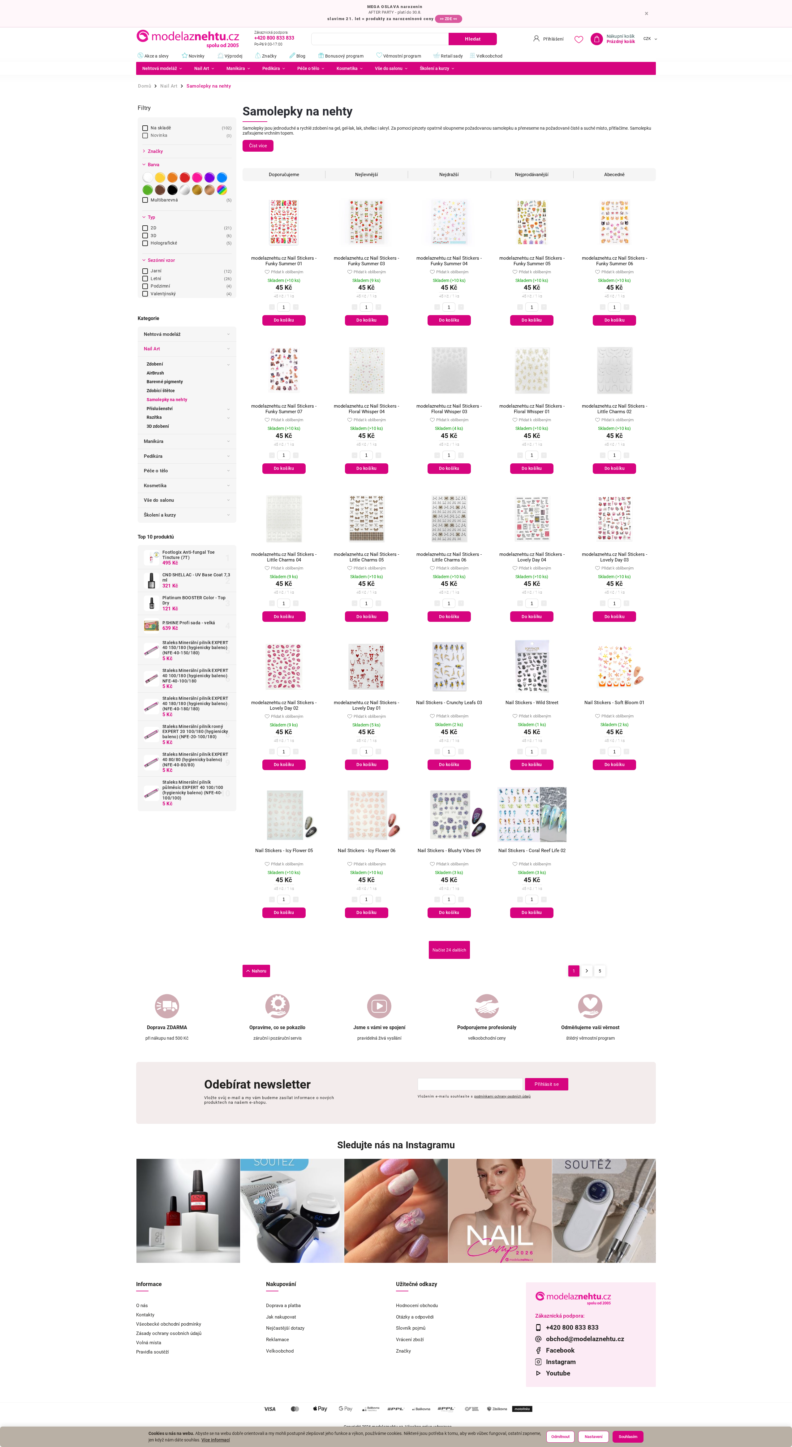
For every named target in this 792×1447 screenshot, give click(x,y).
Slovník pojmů (410, 1328)
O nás (142, 1305)
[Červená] (185, 177)
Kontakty (145, 1315)
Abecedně (614, 174)
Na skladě (190, 127)
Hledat (473, 38)
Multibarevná (190, 199)
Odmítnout (560, 1436)
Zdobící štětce (161, 390)
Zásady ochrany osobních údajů (168, 1333)
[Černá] (173, 190)
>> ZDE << (448, 19)
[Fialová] (210, 177)
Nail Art (152, 349)
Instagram (561, 1362)
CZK (647, 39)
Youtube (558, 1373)
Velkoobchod (280, 1351)
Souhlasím (628, 1436)
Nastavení (593, 1436)
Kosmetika (155, 485)
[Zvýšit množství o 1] (296, 307)
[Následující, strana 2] (586, 971)
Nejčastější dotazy (285, 1328)
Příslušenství (160, 408)
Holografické (190, 242)
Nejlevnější (366, 174)
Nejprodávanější (532, 174)
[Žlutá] (161, 177)
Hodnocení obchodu (417, 1305)
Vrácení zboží (410, 1339)
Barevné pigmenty (165, 381)
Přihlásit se (547, 1084)
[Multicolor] (223, 190)
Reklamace (277, 1339)
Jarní (190, 270)
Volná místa (148, 1342)
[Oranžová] (173, 177)
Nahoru (259, 970)
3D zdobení (158, 426)
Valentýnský (190, 293)
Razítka (154, 417)
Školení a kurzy (160, 515)
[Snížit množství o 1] (272, 307)
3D (190, 235)
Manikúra (153, 441)
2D (190, 227)
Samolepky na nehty (167, 399)
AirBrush (155, 372)
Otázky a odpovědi (415, 1317)
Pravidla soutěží (152, 1352)
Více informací (215, 1439)
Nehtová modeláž (162, 334)
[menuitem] (162, 68)
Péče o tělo (156, 471)
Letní (190, 278)
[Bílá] (148, 177)
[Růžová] (198, 177)
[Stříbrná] (185, 190)
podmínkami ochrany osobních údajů (502, 1096)
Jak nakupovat (281, 1317)
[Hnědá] (161, 190)
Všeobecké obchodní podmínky (168, 1324)
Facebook (560, 1350)
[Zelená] (148, 190)
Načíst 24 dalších (449, 949)
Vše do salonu (159, 500)
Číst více (258, 146)
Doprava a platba (283, 1305)
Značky (403, 1351)
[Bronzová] (210, 190)
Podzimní (190, 286)
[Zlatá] (198, 190)
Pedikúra (153, 456)
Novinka (190, 135)
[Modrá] (223, 177)
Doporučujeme (284, 174)
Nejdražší (449, 174)
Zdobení (155, 364)
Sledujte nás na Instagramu (396, 1145)
